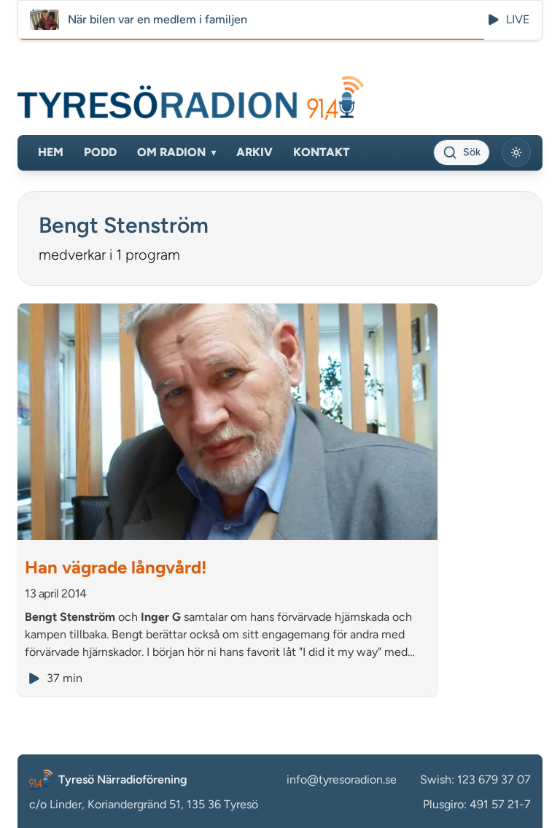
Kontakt (321, 152)
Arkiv (254, 152)
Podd (100, 152)
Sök (472, 152)
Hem (50, 152)
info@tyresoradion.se (342, 779)
